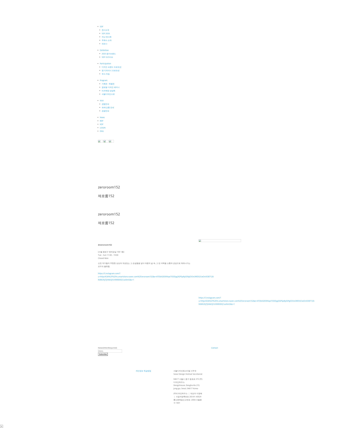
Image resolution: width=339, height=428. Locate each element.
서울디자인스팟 (108, 94)
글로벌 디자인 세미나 (110, 87)
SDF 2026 (106, 33)
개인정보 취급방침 (143, 371)
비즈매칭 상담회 (108, 90)
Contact (214, 348)
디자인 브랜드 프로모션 (111, 67)
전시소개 (105, 30)
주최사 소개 (106, 40)
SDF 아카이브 (107, 57)
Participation (105, 63)
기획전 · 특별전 (108, 84)
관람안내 (105, 104)
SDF (101, 26)
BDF (101, 121)
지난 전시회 (106, 37)
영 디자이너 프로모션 (110, 70)
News (102, 117)
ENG (102, 131)
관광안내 (105, 111)
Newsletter (107, 348)
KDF (101, 124)
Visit (102, 100)
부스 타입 (106, 74)
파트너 (104, 43)
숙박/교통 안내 (108, 107)
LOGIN (103, 127)
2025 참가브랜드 (109, 53)
